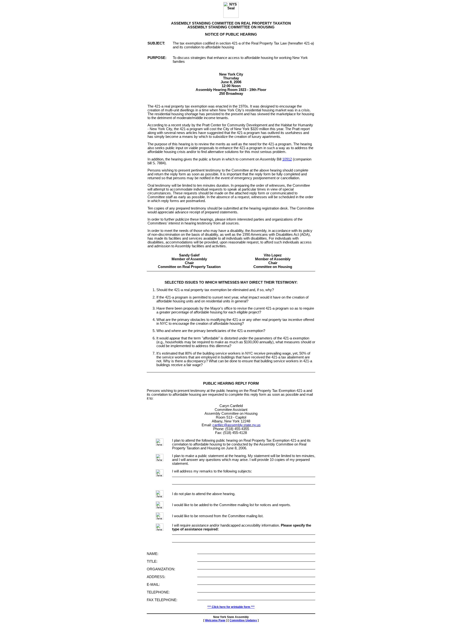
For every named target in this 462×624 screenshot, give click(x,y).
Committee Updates (243, 620)
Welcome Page (215, 620)
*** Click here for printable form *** (231, 607)
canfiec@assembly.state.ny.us (236, 425)
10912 (287, 159)
